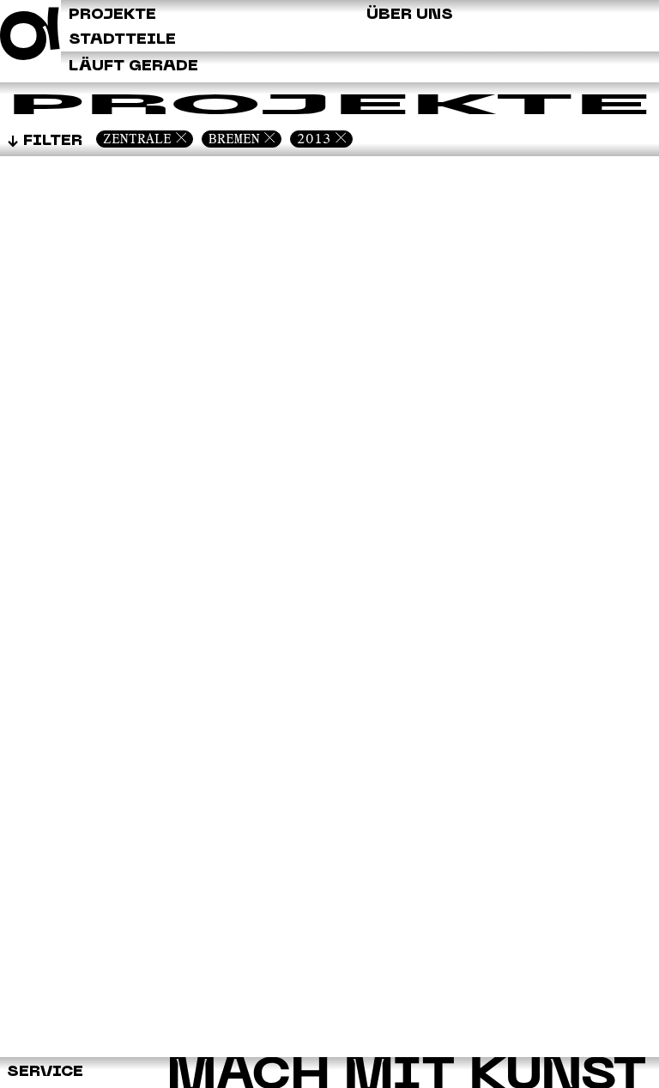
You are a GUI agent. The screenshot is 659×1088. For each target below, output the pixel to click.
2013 (314, 138)
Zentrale (137, 138)
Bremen (234, 138)
